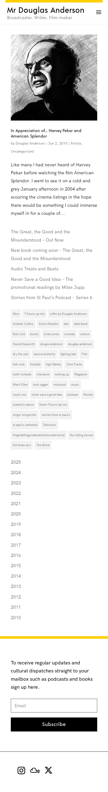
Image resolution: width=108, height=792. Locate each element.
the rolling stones (81, 435)
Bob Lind (19, 334)
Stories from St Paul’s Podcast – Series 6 (51, 297)
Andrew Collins (23, 324)
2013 (16, 586)
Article (76, 143)
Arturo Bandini (49, 324)
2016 (16, 555)
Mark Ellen (20, 385)
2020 (16, 514)
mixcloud (59, 385)
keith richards (22, 374)
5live (16, 314)
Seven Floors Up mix (53, 405)
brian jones (51, 334)
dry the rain (20, 354)
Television (49, 425)
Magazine (80, 374)
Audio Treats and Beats (34, 269)
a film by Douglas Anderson (68, 314)
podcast (72, 395)
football (35, 364)
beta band (80, 324)
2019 (16, 524)
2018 (16, 534)
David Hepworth (24, 344)
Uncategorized (22, 151)
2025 (16, 462)
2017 (16, 545)
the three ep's (22, 445)
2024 (16, 472)
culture (84, 334)
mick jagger (40, 385)
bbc (66, 324)
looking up (62, 374)
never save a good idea (47, 395)
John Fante (74, 364)
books (34, 334)
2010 (16, 617)
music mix (19, 395)
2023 (16, 483)
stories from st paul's (56, 415)
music (75, 385)
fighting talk (68, 354)
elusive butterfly (44, 354)
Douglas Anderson (30, 143)
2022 (16, 493)
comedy (69, 334)
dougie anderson (51, 344)
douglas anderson (80, 344)
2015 (16, 565)
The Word (42, 445)
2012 (16, 597)
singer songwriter (24, 415)
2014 (16, 576)
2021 (16, 503)
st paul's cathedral (25, 425)
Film (84, 354)
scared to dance (23, 405)
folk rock (19, 364)
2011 (16, 607)
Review (88, 395)
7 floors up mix (34, 314)
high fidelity (53, 364)
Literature (43, 374)
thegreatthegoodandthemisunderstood (39, 435)
